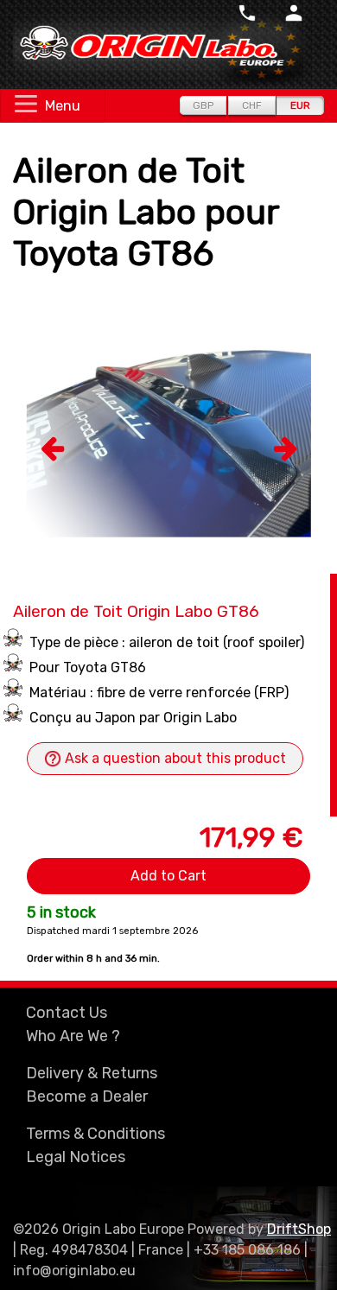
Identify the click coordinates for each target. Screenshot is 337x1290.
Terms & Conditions (95, 1133)
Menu (62, 106)
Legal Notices (75, 1156)
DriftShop (299, 1229)
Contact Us (66, 1012)
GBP (203, 105)
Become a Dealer (87, 1096)
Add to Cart (168, 875)
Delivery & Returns (91, 1073)
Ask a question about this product (173, 758)
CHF (252, 105)
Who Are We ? (73, 1035)
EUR (300, 105)
